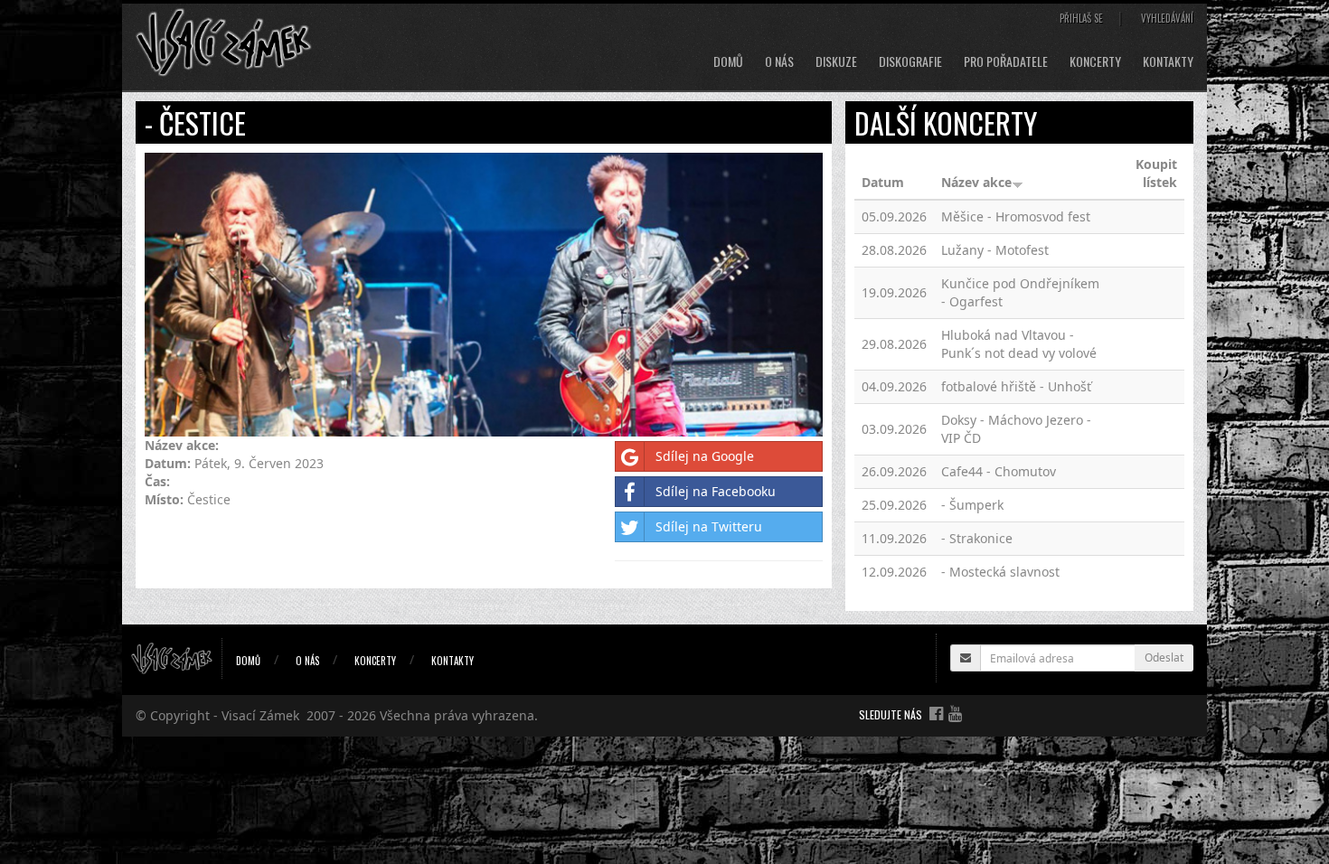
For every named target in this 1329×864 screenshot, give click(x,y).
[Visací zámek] (224, 41)
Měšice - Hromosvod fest (1015, 216)
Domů (728, 61)
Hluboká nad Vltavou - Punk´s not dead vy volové (1019, 344)
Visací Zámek (260, 715)
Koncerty (1095, 61)
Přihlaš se (1081, 18)
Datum (883, 182)
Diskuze (836, 61)
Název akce (976, 182)
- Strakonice (977, 538)
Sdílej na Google (704, 456)
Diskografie (910, 61)
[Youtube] (955, 713)
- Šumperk (972, 504)
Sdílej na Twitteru (708, 526)
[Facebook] (936, 713)
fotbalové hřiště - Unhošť (1016, 386)
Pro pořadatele (1006, 61)
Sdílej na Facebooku (715, 491)
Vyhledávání (1167, 18)
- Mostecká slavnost (1000, 571)
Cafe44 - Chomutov (998, 471)
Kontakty (1168, 61)
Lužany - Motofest (995, 249)
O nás (779, 61)
